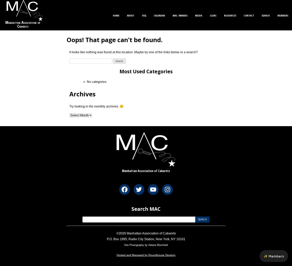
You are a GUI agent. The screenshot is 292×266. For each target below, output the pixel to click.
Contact (249, 15)
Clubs (213, 15)
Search (266, 15)
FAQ (144, 15)
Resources (230, 15)
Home (116, 15)
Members (282, 15)
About (130, 15)
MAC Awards (180, 15)
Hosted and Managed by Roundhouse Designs (146, 255)
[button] (274, 256)
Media (198, 15)
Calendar (159, 15)
